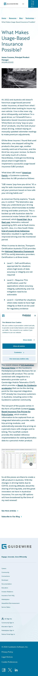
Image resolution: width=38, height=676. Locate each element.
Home (4, 18)
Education (5, 588)
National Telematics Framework (19, 251)
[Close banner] (35, 315)
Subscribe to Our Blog (11, 516)
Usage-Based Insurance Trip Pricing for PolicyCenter (18, 411)
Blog (21, 18)
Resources (12, 18)
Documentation (7, 584)
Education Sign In (7, 626)
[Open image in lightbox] (19, 459)
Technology (30, 18)
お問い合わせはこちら (32, 4)
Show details (27, 340)
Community (5, 572)
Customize (18, 352)
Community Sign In (8, 623)
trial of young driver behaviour (16, 230)
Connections (6, 576)
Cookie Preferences (9, 662)
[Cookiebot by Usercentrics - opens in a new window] (23, 315)
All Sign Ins (8, 619)
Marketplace (5, 599)
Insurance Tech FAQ (8, 595)
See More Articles (9, 510)
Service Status (6, 607)
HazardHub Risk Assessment (10, 603)
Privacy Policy (7, 652)
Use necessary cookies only (19, 358)
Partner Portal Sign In (8, 634)
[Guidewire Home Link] (17, 546)
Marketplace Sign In (8, 630)
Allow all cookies (19, 346)
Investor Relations (7, 592)
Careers (4, 568)
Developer (5, 580)
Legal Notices (7, 657)
